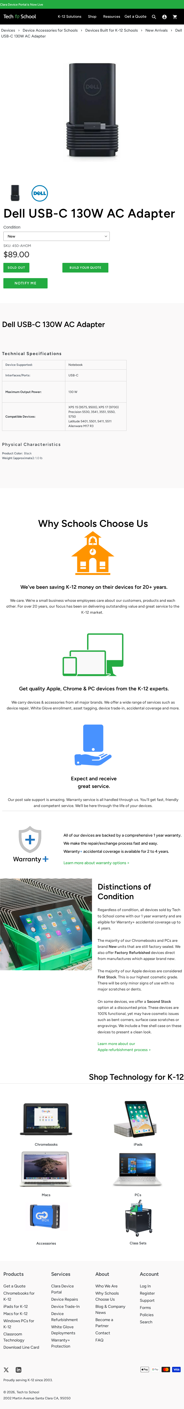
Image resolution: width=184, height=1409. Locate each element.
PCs (138, 1195)
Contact (102, 1332)
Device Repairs (64, 1299)
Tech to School (28, 1392)
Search (146, 1322)
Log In (145, 1286)
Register (147, 1293)
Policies (146, 1314)
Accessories (46, 1243)
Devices (8, 30)
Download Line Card (21, 1347)
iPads (138, 1144)
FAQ (99, 1340)
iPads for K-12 (15, 1306)
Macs (46, 1195)
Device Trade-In (65, 1306)
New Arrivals (156, 30)
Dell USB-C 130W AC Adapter (89, 213)
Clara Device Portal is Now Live (21, 5)
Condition (11, 227)
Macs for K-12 (15, 1313)
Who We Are (106, 1286)
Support (147, 1300)
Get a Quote (14, 1286)
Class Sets (138, 1243)
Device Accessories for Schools (50, 30)
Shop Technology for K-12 (136, 1077)
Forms (145, 1307)
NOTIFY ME (25, 283)
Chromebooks (46, 1144)
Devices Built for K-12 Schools (111, 30)
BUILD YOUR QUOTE (85, 268)
